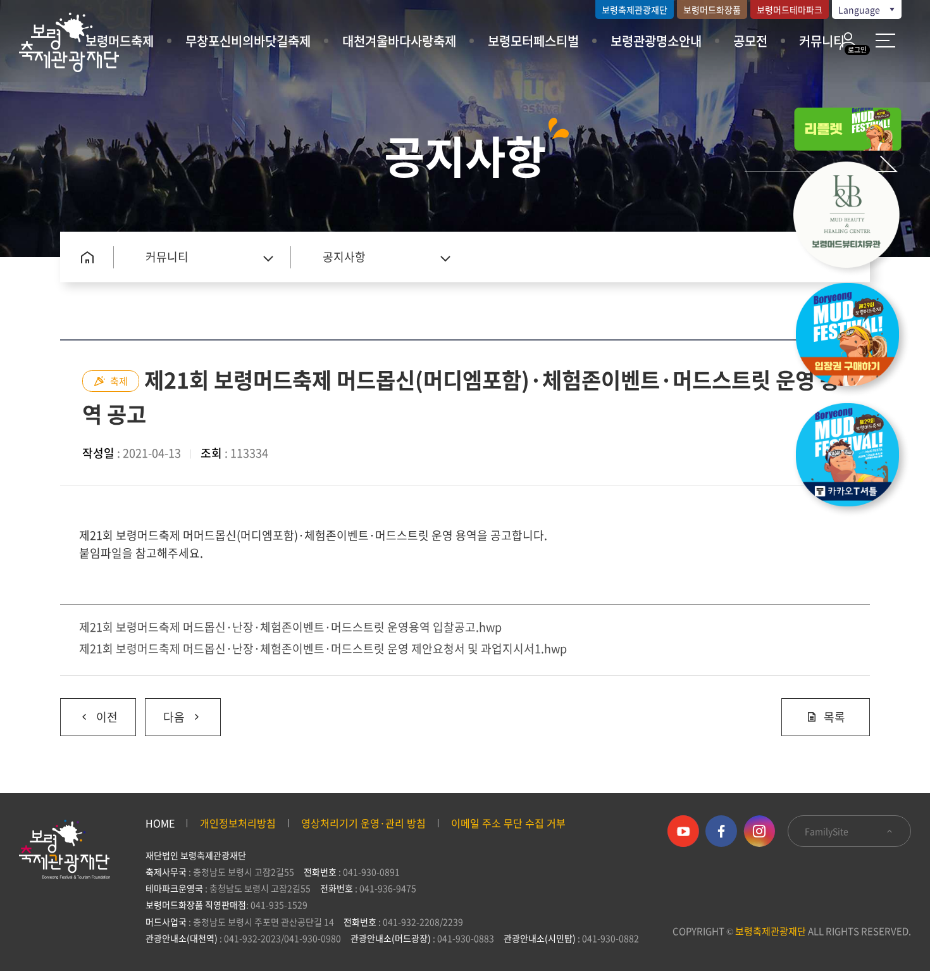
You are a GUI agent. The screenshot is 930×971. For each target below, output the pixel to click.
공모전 (750, 41)
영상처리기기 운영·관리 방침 (363, 822)
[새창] (854, 218)
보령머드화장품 (712, 9)
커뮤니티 (822, 41)
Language (860, 9)
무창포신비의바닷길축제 (248, 41)
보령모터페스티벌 (533, 41)
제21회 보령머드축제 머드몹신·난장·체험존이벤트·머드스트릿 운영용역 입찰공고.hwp (290, 627)
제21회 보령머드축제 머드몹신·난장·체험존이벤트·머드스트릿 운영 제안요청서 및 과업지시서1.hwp (323, 648)
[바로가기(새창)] (854, 458)
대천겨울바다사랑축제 (399, 41)
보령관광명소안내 (656, 41)
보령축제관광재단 (634, 9)
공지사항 (344, 256)
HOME (160, 822)
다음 (165, 712)
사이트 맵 (885, 40)
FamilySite (827, 831)
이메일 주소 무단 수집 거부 (508, 822)
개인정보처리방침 (238, 822)
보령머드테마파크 (789, 9)
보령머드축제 (119, 41)
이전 (89, 712)
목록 (834, 716)
